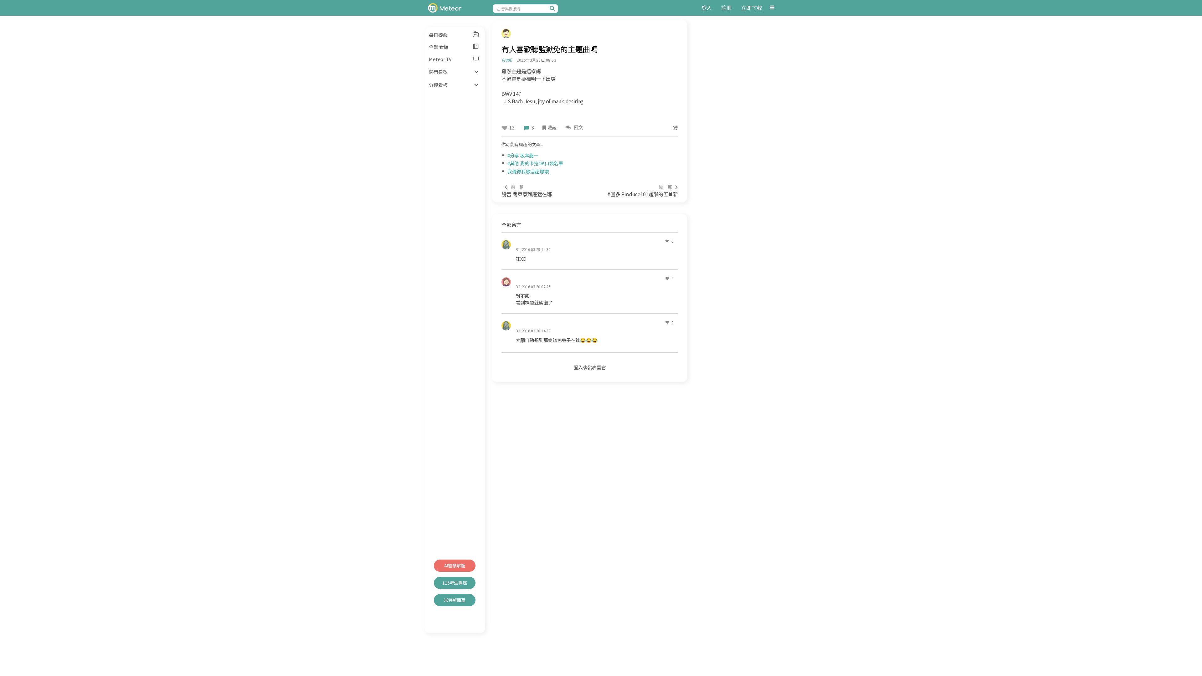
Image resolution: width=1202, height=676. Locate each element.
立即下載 (751, 8)
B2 (518, 286)
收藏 (552, 127)
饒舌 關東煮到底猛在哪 (526, 191)
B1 (518, 249)
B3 (518, 330)
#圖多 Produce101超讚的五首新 (642, 191)
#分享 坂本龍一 (522, 155)
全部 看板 (438, 47)
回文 (577, 127)
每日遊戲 (438, 35)
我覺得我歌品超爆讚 (528, 171)
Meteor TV (440, 59)
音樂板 (506, 60)
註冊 (726, 8)
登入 (706, 8)
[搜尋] (553, 8)
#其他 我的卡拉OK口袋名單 (535, 163)
